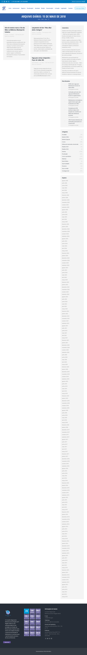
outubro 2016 (65, 463)
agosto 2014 (65, 526)
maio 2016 (64, 475)
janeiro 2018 (65, 427)
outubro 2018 (65, 405)
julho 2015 (64, 500)
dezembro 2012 (65, 575)
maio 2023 (64, 275)
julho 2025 (64, 212)
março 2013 (65, 567)
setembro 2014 (65, 524)
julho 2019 (64, 383)
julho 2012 (64, 587)
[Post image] (64, 85)
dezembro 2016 (65, 458)
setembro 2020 (65, 352)
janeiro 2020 (65, 369)
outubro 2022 (65, 292)
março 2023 (65, 279)
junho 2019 (64, 386)
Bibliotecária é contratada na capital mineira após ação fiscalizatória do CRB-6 (75, 101)
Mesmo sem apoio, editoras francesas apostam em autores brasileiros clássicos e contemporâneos (71, 72)
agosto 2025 (65, 209)
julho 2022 (64, 299)
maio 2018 (64, 417)
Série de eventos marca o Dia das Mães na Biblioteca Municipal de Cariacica (15, 30)
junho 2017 (64, 444)
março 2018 (65, 422)
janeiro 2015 (65, 514)
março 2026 (65, 192)
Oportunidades (35, 62)
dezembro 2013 (65, 546)
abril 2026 (64, 190)
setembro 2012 (65, 582)
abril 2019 (64, 391)
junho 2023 (64, 272)
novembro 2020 (66, 347)
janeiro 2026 (65, 197)
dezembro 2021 (65, 316)
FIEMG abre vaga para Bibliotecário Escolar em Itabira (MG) (74, 85)
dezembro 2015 (65, 487)
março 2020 (65, 364)
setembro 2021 (65, 323)
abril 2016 (64, 478)
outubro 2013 (65, 550)
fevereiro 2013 (65, 570)
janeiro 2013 (65, 572)
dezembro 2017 (65, 429)
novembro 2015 (66, 490)
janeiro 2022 (65, 313)
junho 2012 (64, 589)
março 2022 (65, 309)
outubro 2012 (65, 579)
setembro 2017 (65, 437)
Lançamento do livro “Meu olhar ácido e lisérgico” (41, 29)
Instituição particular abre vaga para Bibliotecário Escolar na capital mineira (74, 93)
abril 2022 (64, 306)
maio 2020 (64, 359)
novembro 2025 (66, 202)
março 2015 (65, 509)
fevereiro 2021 (65, 340)
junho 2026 (64, 185)
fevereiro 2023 (65, 282)
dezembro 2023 (65, 258)
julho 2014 (64, 529)
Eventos (6, 34)
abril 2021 (64, 335)
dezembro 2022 (65, 287)
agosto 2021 (65, 325)
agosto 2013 (65, 555)
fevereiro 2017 (65, 454)
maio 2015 (64, 504)
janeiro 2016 (65, 485)
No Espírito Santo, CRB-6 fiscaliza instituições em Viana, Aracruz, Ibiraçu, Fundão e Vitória (71, 36)
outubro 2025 (65, 205)
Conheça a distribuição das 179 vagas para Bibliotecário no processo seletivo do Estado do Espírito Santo (72, 66)
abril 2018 (64, 420)
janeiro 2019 (65, 398)
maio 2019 (64, 388)
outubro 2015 (65, 492)
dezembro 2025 (65, 200)
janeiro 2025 (65, 226)
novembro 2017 (66, 432)
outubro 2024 (65, 234)
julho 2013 (64, 558)
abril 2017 (64, 449)
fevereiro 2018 (65, 425)
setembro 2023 (65, 265)
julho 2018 (64, 413)
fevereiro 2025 (65, 224)
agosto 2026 (65, 180)
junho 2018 (64, 415)
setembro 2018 (65, 408)
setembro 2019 (65, 379)
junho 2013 (64, 560)
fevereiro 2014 (65, 541)
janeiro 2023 (65, 284)
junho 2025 (64, 214)
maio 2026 (64, 188)
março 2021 (65, 338)
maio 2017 (64, 446)
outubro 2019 (65, 376)
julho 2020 (64, 354)
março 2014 (65, 538)
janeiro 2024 (65, 255)
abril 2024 (64, 248)
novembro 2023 (66, 260)
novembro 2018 (66, 403)
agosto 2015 (65, 497)
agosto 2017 (65, 439)
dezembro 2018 (65, 400)
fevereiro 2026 (65, 195)
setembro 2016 (65, 466)
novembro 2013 (66, 548)
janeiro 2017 (65, 456)
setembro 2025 (65, 207)
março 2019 (65, 393)
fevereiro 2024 (65, 253)
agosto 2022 (65, 296)
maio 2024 (64, 246)
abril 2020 (64, 362)
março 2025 (65, 221)
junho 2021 (64, 330)
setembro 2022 (65, 294)
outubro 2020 (65, 350)
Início (39, 19)
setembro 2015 (65, 495)
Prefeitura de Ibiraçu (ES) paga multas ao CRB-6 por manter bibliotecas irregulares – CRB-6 (72, 32)
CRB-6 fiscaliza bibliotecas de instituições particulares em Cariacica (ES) (75, 121)
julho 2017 (64, 442)
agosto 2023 (65, 267)
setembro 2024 (65, 236)
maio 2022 (64, 304)
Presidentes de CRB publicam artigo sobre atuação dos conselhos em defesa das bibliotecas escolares (74, 112)
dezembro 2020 (65, 345)
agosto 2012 (65, 584)
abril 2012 (64, 594)
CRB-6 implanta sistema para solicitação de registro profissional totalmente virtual (70, 45)
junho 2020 (64, 357)
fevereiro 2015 (65, 512)
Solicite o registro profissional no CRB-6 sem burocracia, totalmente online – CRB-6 (72, 42)
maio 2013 (64, 562)
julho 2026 (64, 183)
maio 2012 (64, 591)
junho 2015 (64, 502)
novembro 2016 (66, 461)
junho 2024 (64, 243)
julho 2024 (64, 241)
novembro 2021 (66, 318)
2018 (42, 19)
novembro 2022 (66, 289)
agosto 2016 (65, 468)
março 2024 (65, 250)
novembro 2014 (66, 519)
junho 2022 (64, 301)
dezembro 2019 (65, 371)
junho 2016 (64, 473)
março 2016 (65, 480)
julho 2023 (64, 270)
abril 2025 (64, 219)
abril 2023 (64, 277)
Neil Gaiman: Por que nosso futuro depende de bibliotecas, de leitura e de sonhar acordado (72, 53)
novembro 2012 (66, 577)
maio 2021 (64, 333)
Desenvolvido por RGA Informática (43, 651)
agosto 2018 (65, 410)
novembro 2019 (66, 374)
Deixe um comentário (9, 36)
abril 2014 (64, 536)
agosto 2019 (65, 381)
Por (11, 34)
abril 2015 (64, 507)
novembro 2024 (66, 231)
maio (46, 19)
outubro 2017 (65, 434)
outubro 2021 (65, 321)
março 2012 (65, 596)
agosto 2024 (65, 238)
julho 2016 (64, 471)
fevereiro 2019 (65, 396)
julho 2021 (64, 328)
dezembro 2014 (65, 517)
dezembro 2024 (65, 229)
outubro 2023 (65, 263)
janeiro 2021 (65, 342)
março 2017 (65, 451)
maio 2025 (64, 217)
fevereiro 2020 (65, 367)
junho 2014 (64, 531)
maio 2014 (64, 533)
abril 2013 (64, 565)
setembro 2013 (65, 553)
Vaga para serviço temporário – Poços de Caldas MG (41, 59)
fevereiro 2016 (65, 483)
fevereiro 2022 (65, 311)
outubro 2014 (65, 521)
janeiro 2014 (65, 543)
